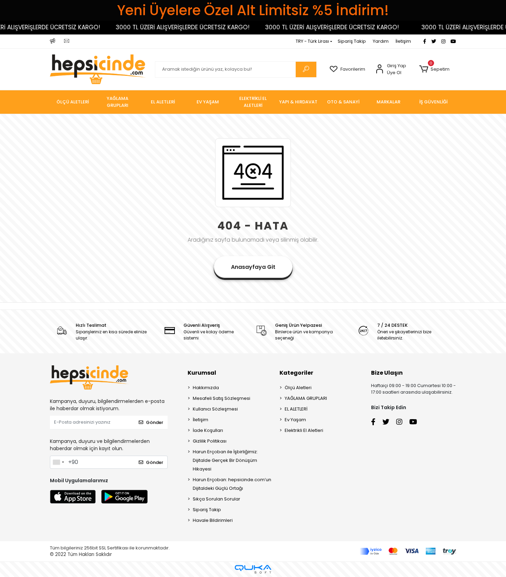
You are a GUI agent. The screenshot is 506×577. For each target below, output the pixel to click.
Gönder (154, 422)
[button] (434, 69)
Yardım (381, 41)
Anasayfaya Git (253, 267)
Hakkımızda (206, 387)
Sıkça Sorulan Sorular (216, 499)
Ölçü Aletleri (298, 387)
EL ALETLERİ (296, 409)
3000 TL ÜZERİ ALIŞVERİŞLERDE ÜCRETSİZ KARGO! (173, 27)
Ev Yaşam (295, 419)
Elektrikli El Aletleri (304, 430)
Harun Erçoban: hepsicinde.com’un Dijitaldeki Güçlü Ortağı (232, 484)
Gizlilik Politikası (209, 441)
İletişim (403, 41)
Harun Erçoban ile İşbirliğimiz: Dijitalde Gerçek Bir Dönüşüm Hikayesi (225, 460)
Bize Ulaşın (387, 373)
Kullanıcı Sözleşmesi (215, 409)
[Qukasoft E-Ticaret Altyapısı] (253, 569)
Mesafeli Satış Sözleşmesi (221, 398)
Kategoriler (296, 373)
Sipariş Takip (352, 41)
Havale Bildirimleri (213, 520)
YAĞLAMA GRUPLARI (306, 398)
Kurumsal (202, 373)
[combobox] (58, 462)
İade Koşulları (208, 430)
